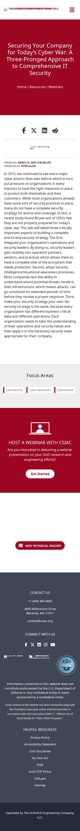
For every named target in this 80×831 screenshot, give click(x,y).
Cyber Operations (40, 390)
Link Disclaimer (40, 751)
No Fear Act (40, 758)
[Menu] (72, 9)
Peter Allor (28, 166)
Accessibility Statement (40, 744)
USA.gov (40, 778)
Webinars (55, 87)
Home (21, 87)
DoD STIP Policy (40, 771)
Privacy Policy (40, 737)
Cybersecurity (14, 390)
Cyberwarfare (65, 390)
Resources (37, 87)
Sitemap (40, 785)
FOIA (40, 765)
